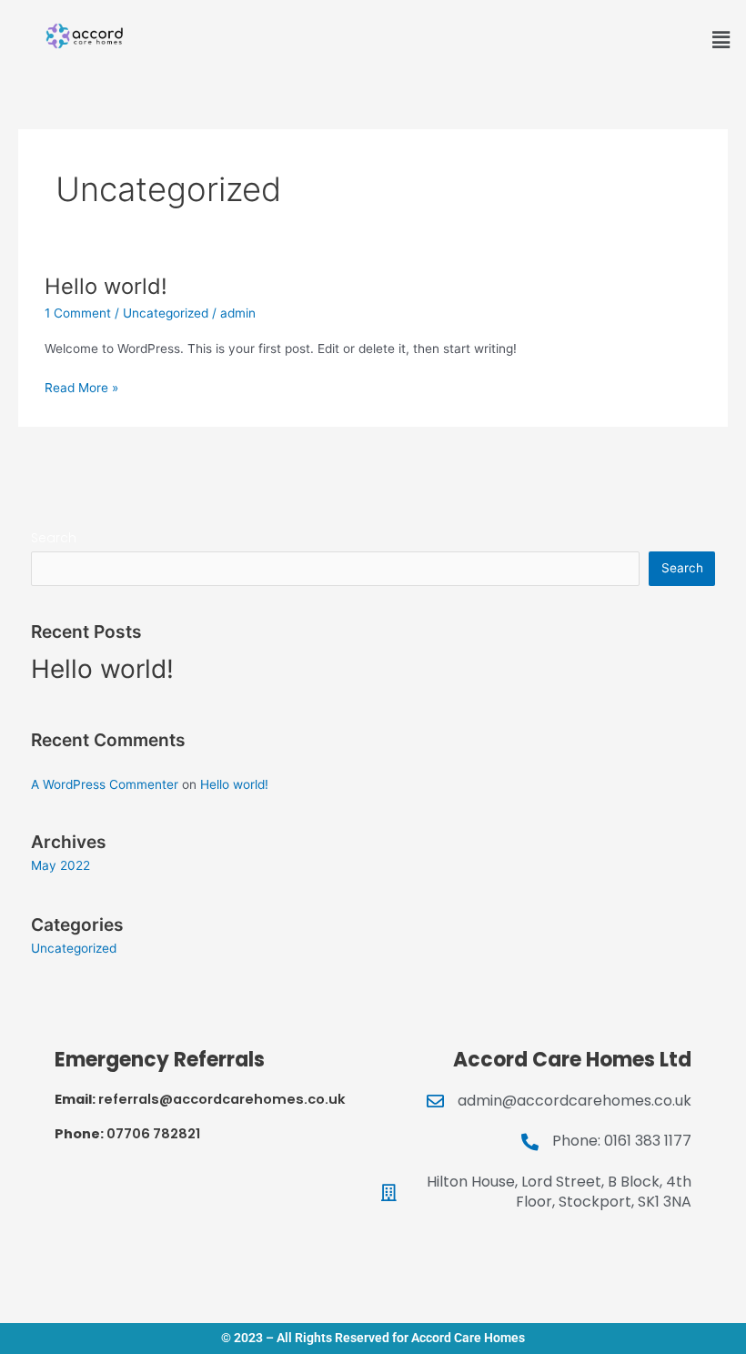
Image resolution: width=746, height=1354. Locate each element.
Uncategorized (165, 313)
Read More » (81, 386)
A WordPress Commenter (104, 784)
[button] (721, 39)
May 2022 (60, 865)
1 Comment (78, 313)
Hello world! (106, 286)
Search (53, 538)
